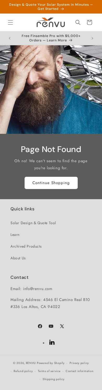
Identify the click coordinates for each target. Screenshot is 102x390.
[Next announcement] (92, 38)
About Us (18, 258)
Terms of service (49, 371)
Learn (15, 234)
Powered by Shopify (51, 363)
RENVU (31, 363)
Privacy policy (79, 363)
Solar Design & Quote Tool (33, 222)
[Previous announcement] (9, 38)
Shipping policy (54, 379)
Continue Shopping (51, 183)
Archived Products (26, 246)
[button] (10, 22)
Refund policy (23, 371)
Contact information (79, 371)
